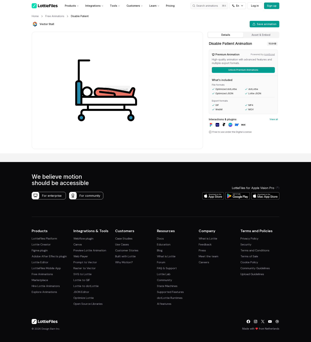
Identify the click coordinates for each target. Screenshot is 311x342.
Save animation (266, 24)
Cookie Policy (249, 262)
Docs (160, 238)
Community (164, 280)
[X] (263, 321)
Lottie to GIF (81, 280)
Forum (161, 262)
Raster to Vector (84, 268)
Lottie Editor (40, 262)
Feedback (205, 244)
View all (274, 119)
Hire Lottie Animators (46, 286)
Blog (160, 250)
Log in (255, 5)
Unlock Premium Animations (243, 70)
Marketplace (40, 280)
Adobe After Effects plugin (49, 256)
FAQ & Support (167, 268)
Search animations (207, 5)
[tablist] (243, 35)
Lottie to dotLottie (86, 286)
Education (163, 244)
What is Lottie (166, 256)
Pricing (170, 5)
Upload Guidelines (252, 274)
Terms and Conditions (254, 250)
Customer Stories (126, 250)
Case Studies (123, 238)
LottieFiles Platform (44, 238)
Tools (113, 5)
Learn (153, 5)
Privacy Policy (249, 238)
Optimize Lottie (83, 298)
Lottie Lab (163, 274)
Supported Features (170, 292)
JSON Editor (81, 292)
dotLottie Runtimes (169, 298)
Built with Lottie (125, 256)
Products (70, 5)
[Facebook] (248, 321)
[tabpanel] (243, 96)
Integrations (93, 5)
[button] (35, 24)
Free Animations (42, 274)
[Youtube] (270, 321)
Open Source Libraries (88, 304)
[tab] (225, 34)
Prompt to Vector (85, 262)
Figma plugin (40, 250)
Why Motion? (124, 262)
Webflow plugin (83, 238)
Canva (77, 244)
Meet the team (208, 256)
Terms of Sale (249, 256)
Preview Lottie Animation (89, 250)
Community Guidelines (255, 268)
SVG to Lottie (82, 274)
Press (202, 250)
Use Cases (122, 244)
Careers (204, 262)
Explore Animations (44, 292)
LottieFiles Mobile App (46, 268)
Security (245, 244)
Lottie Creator (41, 244)
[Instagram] (255, 321)
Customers (133, 5)
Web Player (80, 256)
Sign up (271, 5)
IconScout (269, 54)
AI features (164, 304)
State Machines (167, 286)
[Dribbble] (277, 321)
